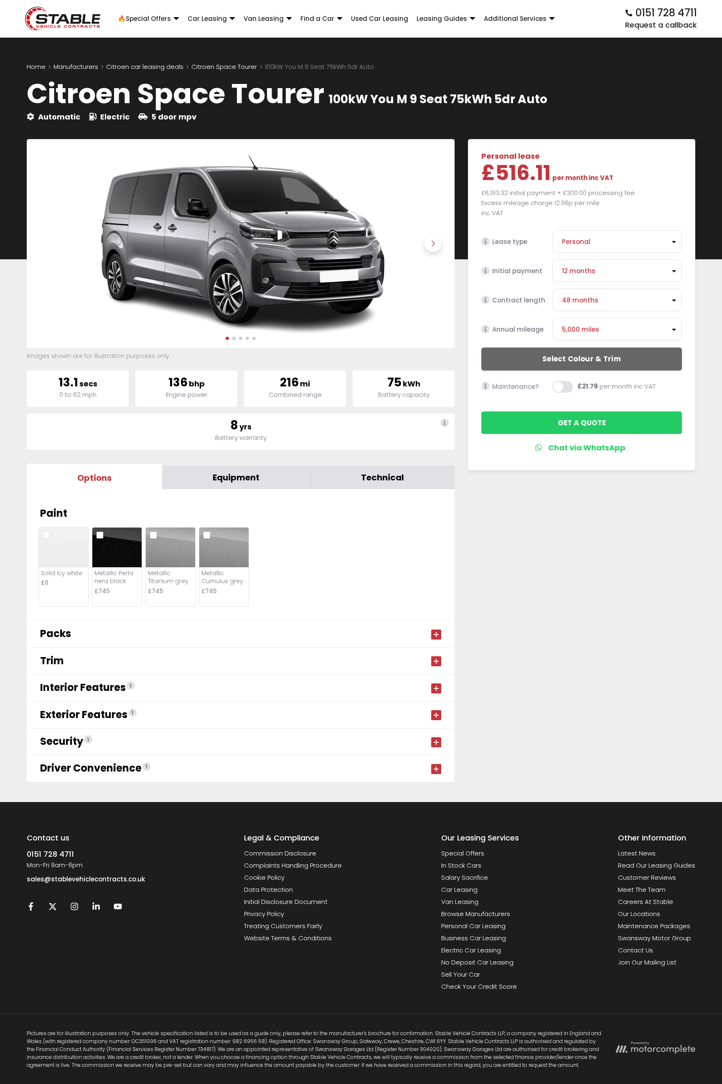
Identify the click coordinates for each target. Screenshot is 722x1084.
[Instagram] (74, 908)
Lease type (509, 241)
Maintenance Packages (654, 926)
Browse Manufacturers (475, 913)
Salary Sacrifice (464, 877)
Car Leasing (459, 889)
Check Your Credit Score (479, 986)
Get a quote (582, 422)
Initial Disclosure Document (286, 901)
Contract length (518, 300)
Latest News (637, 853)
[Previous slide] (48, 243)
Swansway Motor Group (654, 938)
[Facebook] (31, 908)
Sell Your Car (460, 974)
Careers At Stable (645, 901)
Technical (382, 477)
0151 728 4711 (50, 854)
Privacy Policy (264, 913)
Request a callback (661, 25)
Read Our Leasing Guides (656, 865)
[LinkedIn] (96, 908)
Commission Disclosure (280, 853)
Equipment (236, 477)
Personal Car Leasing (473, 926)
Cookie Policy (264, 877)
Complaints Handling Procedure (293, 865)
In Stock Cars (461, 865)
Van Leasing (459, 901)
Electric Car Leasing (471, 950)
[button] (227, 338)
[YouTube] (118, 908)
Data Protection (268, 889)
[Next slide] (433, 243)
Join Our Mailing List (647, 962)
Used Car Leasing (379, 18)
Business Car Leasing (473, 938)
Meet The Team (642, 889)
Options (94, 478)
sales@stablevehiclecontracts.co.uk (86, 879)
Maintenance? (515, 386)
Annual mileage (518, 329)
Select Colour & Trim (581, 358)
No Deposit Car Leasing (477, 962)
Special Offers (462, 853)
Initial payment (517, 271)
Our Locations (639, 913)
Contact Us (635, 950)
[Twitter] (53, 908)
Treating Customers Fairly (283, 926)
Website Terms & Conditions (288, 938)
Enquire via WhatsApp (581, 447)
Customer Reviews (647, 877)
